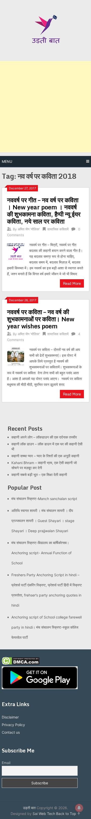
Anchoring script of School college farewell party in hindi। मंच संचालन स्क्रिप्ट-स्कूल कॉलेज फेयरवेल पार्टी (46, 627)
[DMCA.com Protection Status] (20, 663)
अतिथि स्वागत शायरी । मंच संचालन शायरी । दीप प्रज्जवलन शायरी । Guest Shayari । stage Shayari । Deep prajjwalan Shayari (42, 520)
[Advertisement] (45, 106)
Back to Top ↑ (68, 813)
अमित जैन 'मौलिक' (29, 229)
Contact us (11, 732)
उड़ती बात (29, 808)
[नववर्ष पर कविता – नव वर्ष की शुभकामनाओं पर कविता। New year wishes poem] (15, 356)
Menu (7, 161)
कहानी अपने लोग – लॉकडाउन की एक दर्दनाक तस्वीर (44, 437)
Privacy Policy (13, 725)
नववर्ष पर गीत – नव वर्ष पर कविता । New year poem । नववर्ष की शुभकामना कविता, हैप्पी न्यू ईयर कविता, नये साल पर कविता (43, 210)
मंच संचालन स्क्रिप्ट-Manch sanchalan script (44, 498)
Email (6, 763)
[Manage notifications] (79, 808)
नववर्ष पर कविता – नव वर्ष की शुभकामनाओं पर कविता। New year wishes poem (40, 319)
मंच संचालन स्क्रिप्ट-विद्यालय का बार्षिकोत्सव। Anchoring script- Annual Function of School (41, 553)
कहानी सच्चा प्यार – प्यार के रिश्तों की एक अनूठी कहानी (45, 456)
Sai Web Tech (44, 813)
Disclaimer (10, 717)
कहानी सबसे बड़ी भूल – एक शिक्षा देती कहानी (39, 474)
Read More (72, 283)
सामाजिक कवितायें (58, 229)
